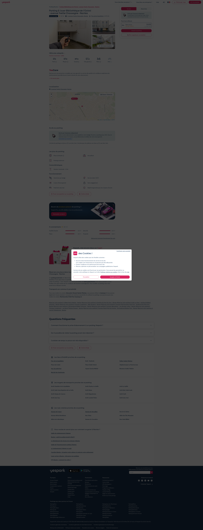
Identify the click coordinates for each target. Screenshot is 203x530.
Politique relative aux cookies (108, 272)
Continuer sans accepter (124, 251)
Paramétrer (86, 277)
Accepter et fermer (115, 277)
